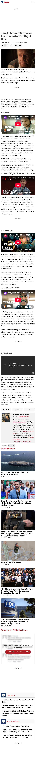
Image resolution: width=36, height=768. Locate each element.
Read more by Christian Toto (22, 441)
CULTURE (11, 445)
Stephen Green (5, 476)
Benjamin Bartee (6, 625)
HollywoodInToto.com (19, 422)
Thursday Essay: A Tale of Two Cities (16, 726)
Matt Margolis (5, 507)
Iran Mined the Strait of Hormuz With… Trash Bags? (15, 473)
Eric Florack (5, 564)
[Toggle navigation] (33, 2)
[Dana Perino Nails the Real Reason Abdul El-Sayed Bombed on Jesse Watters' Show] (18, 489)
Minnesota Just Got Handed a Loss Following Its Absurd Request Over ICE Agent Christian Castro (16, 534)
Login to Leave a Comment (18, 652)
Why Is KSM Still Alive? (11, 562)
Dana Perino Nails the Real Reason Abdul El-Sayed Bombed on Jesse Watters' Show (16, 503)
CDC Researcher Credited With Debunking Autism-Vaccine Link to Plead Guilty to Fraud (16, 621)
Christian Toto (6, 42)
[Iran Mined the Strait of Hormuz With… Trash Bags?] (18, 461)
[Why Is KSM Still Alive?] (18, 551)
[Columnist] (7, 417)
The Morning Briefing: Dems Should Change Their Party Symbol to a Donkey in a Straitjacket (17, 591)
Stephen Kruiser (6, 595)
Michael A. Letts (6, 538)
